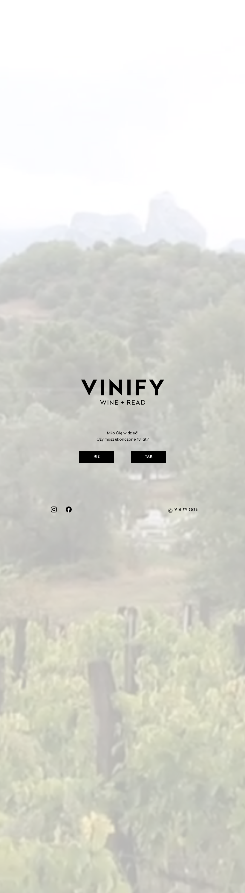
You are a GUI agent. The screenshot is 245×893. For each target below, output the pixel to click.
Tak (149, 457)
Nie (97, 457)
